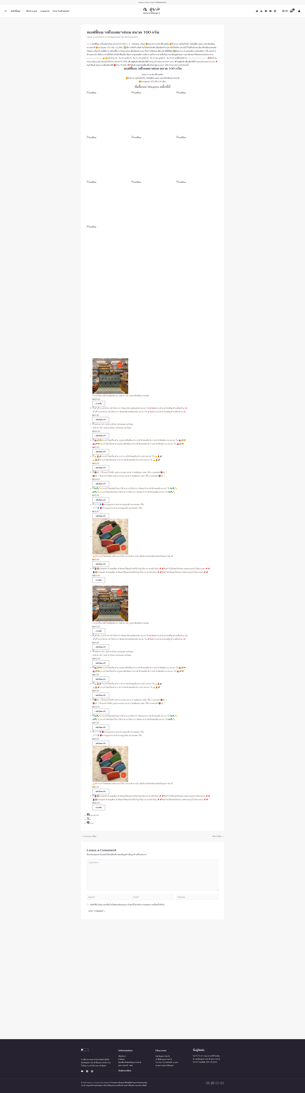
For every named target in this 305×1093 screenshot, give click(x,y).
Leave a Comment (95, 37)
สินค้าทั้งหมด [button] (15, 11)
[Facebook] (266, 11)
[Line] (275, 11)
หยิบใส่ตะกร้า (101, 420)
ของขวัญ (144, 1082)
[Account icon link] (299, 11)
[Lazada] (261, 11)
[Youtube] (82, 1071)
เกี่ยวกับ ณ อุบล (31, 11)
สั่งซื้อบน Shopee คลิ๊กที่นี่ (152, 87)
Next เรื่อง (218, 836)
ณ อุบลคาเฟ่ (44, 11)
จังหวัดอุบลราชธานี (162, 1056)
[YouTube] (270, 11)
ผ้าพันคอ (121, 1059)
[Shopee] (257, 11)
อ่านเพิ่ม (99, 404)
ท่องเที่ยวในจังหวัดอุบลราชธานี (129, 1062)
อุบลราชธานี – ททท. (125, 1065)
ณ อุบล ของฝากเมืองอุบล (164, 1065)
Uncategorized (113, 37)
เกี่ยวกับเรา (122, 1056)
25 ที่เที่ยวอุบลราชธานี (163, 1059)
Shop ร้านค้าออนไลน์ (61, 11)
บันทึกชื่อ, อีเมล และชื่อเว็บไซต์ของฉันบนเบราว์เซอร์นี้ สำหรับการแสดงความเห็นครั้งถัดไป (127, 905)
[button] (6, 11)
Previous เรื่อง (88, 836)
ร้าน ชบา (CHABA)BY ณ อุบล (166, 1062)
